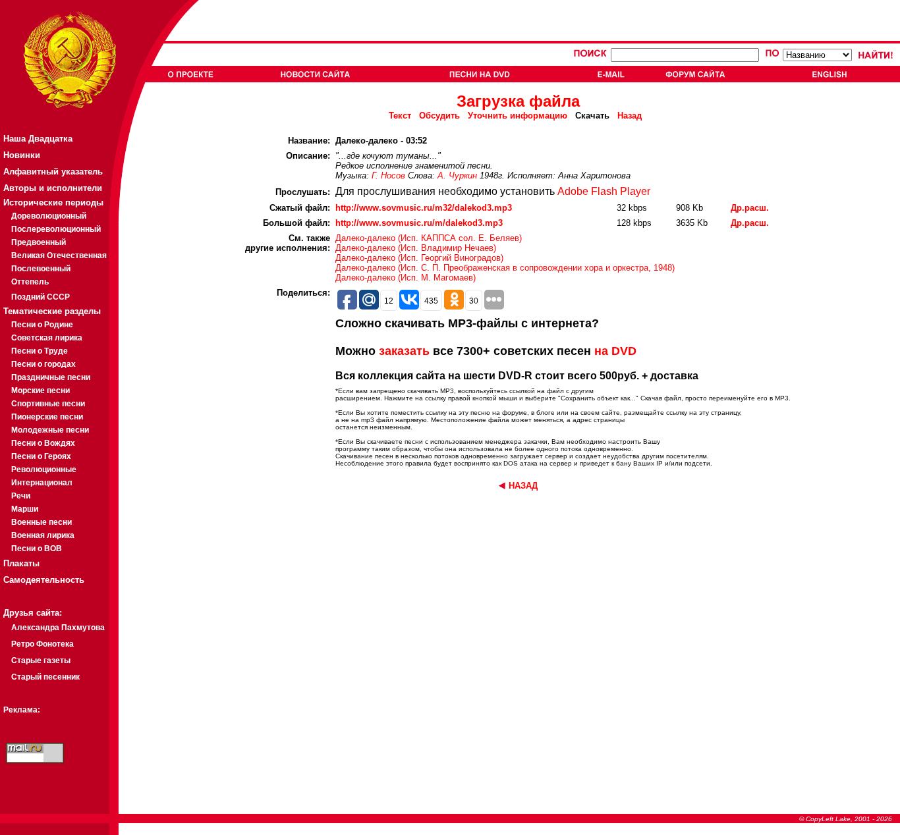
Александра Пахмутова (58, 627)
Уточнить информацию (517, 116)
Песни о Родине (42, 324)
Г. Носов (388, 175)
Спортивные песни (48, 403)
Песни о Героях (41, 456)
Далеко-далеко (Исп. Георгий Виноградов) (419, 258)
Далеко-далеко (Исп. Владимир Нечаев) (415, 248)
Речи (20, 495)
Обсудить (439, 116)
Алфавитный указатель (53, 171)
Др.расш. (750, 208)
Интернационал (41, 482)
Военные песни (41, 522)
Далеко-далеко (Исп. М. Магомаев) (405, 278)
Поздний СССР (40, 297)
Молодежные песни (50, 430)
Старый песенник (45, 677)
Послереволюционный (56, 229)
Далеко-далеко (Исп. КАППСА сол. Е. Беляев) (428, 238)
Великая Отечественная (59, 255)
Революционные (43, 469)
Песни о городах (43, 364)
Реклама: (21, 709)
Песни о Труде (39, 351)
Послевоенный (40, 268)
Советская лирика (46, 337)
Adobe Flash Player (603, 191)
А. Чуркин (457, 175)
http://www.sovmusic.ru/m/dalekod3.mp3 (419, 223)
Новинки (21, 155)
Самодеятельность (43, 580)
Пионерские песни (47, 416)
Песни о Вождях (43, 443)
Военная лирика (42, 535)
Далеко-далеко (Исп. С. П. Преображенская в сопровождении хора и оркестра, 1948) (505, 268)
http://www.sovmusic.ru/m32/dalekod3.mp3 (423, 208)
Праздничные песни (50, 377)
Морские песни (40, 390)
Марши (24, 509)
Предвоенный (38, 242)
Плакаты (21, 563)
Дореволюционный (48, 216)
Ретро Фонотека (42, 644)
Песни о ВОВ (36, 548)
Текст (400, 116)
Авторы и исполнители (52, 188)
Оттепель (30, 281)
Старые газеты (40, 660)
